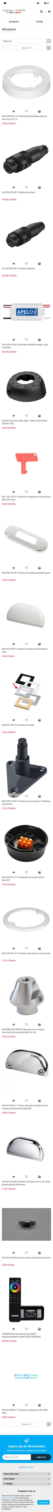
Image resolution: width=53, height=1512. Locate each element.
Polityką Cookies (8, 1498)
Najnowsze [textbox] (7, 41)
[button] (26, 1474)
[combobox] (26, 41)
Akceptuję (43, 1502)
